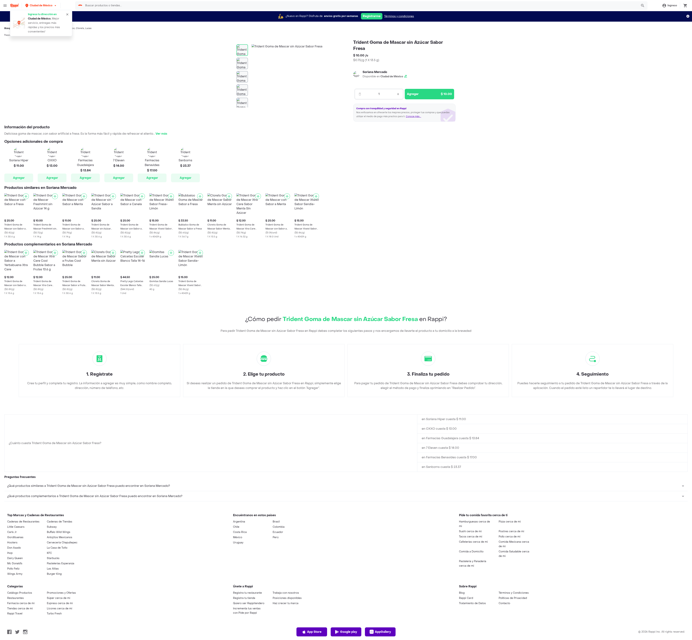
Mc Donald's (14, 563)
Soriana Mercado (375, 72)
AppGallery (383, 632)
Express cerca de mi (60, 603)
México (237, 537)
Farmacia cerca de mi (21, 603)
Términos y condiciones (399, 16)
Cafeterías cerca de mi (473, 542)
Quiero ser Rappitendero (248, 603)
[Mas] (398, 94)
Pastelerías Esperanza (60, 563)
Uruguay (238, 542)
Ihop (10, 553)
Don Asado (14, 548)
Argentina (239, 521)
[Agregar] (26, 196)
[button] (41, 5)
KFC (49, 553)
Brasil (276, 521)
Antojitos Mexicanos (59, 537)
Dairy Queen (15, 558)
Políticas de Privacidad (513, 598)
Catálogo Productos (19, 593)
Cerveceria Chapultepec (62, 542)
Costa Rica (240, 532)
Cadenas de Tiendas (59, 521)
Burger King (54, 574)
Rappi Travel (14, 613)
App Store (314, 632)
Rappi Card (466, 598)
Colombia (279, 527)
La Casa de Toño (57, 548)
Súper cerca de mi (58, 598)
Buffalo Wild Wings (58, 532)
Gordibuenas (15, 537)
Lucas (88, 28)
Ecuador (278, 532)
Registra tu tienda (244, 598)
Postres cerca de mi (511, 531)
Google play (348, 632)
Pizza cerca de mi (510, 521)
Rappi (7, 35)
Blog (462, 593)
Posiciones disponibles (287, 598)
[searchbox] (360, 5)
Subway (52, 527)
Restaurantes (15, 598)
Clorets (80, 28)
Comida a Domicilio (471, 551)
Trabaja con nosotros (286, 593)
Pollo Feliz (13, 568)
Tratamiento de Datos (472, 603)
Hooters (12, 542)
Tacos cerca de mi (470, 536)
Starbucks (53, 558)
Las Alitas (53, 568)
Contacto (504, 603)
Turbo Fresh (54, 613)
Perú (275, 537)
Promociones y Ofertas (61, 593)
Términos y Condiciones (514, 593)
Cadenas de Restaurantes (23, 521)
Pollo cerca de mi (509, 536)
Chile (236, 527)
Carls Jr (12, 532)
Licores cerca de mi (59, 608)
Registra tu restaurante (247, 593)
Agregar (19, 178)
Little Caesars (16, 527)
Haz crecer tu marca (285, 603)
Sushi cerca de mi (470, 531)
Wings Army (14, 574)
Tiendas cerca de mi (20, 608)
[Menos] (359, 94)
